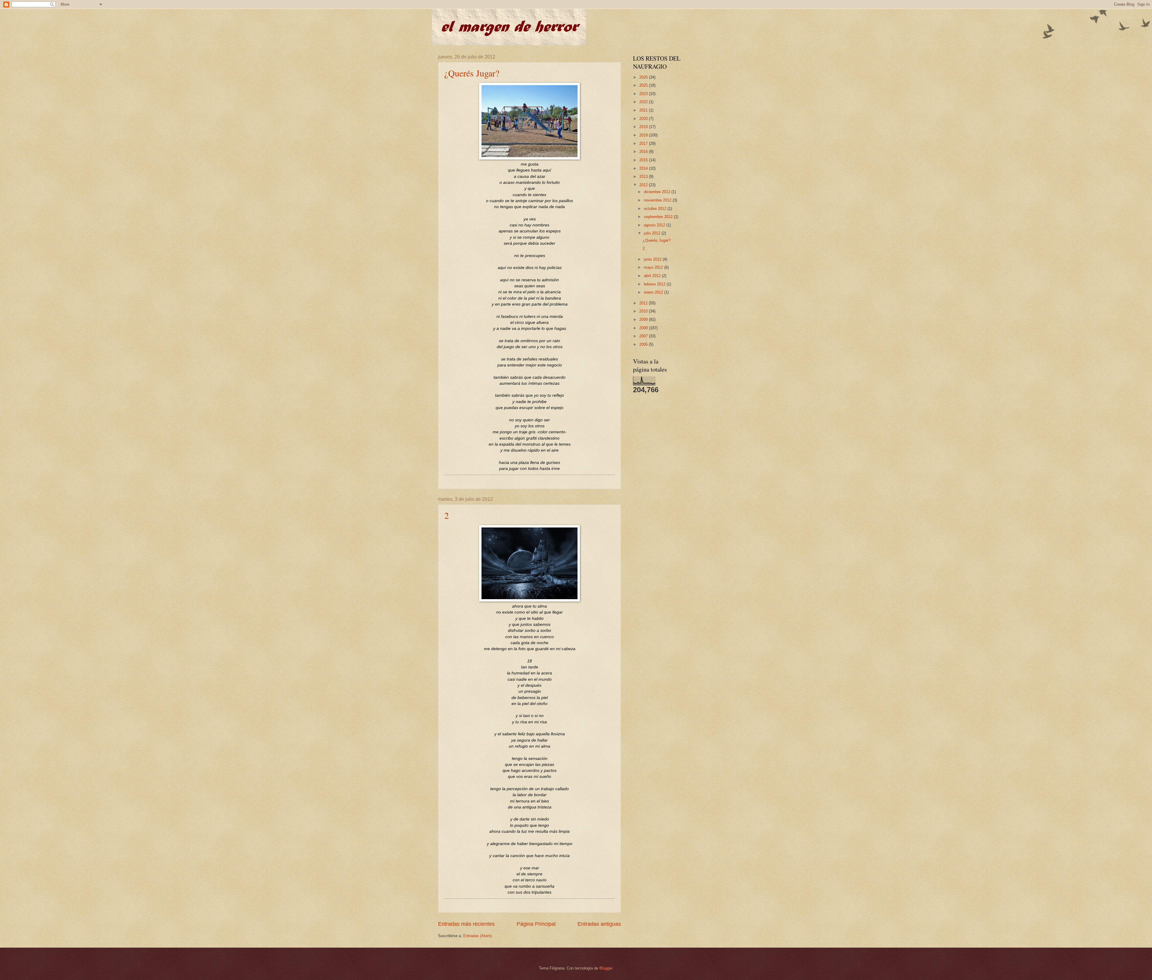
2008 (644, 328)
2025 (644, 85)
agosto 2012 (655, 225)
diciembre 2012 (657, 192)
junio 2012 (653, 259)
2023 (644, 93)
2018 (644, 135)
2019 (644, 126)
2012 (644, 185)
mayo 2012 (654, 267)
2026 (644, 77)
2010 (644, 311)
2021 (644, 110)
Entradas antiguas (599, 924)
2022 (644, 102)
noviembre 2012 (658, 200)
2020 (644, 118)
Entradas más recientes (466, 924)
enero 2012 (654, 292)
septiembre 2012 (659, 216)
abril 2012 (653, 275)
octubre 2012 (656, 208)
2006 (644, 344)
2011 (644, 303)
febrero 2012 (655, 284)
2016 (644, 151)
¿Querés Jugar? (471, 73)
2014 (644, 168)
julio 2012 (653, 233)
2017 (644, 143)
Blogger (605, 968)
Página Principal (536, 924)
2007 (644, 336)
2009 (644, 319)
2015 (644, 160)
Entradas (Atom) (477, 936)
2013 (644, 176)
